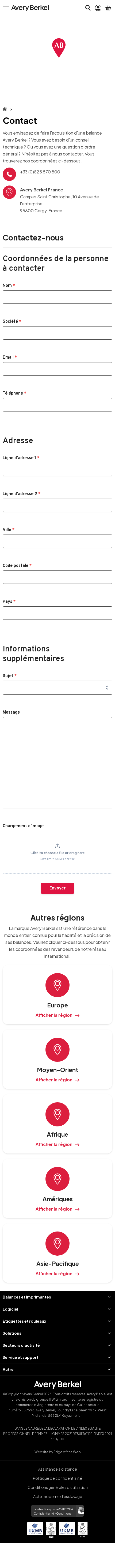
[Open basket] (108, 8)
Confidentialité (44, 1513)
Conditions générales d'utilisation (58, 1487)
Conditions (63, 1513)
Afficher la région (54, 1015)
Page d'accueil (5, 109)
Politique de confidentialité (57, 1478)
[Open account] (98, 8)
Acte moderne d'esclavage (57, 1496)
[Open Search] (88, 8)
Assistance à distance (57, 1469)
